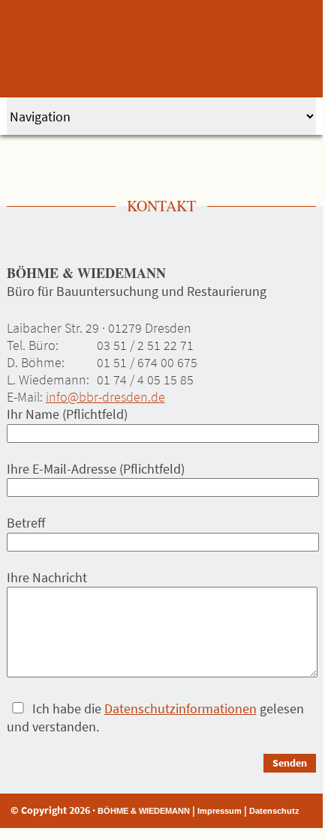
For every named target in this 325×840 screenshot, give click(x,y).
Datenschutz (274, 810)
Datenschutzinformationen (180, 708)
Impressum (219, 810)
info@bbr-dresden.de (105, 396)
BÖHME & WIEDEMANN (144, 810)
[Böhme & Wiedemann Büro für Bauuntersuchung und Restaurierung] (162, 48)
